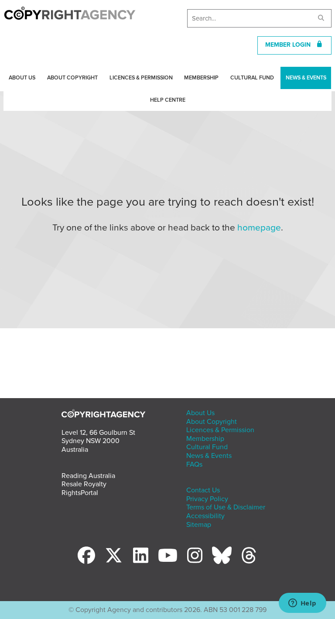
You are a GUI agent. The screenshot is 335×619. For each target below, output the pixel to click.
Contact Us (203, 490)
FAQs (194, 464)
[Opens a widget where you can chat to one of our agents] (302, 604)
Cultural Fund (252, 77)
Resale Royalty (84, 484)
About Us (22, 77)
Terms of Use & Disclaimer (225, 507)
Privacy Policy (207, 499)
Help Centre (167, 99)
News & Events (306, 77)
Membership (201, 77)
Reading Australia (88, 475)
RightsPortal (80, 492)
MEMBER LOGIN (290, 44)
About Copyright (72, 77)
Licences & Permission (141, 77)
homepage (259, 227)
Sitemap (198, 524)
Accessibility (205, 516)
